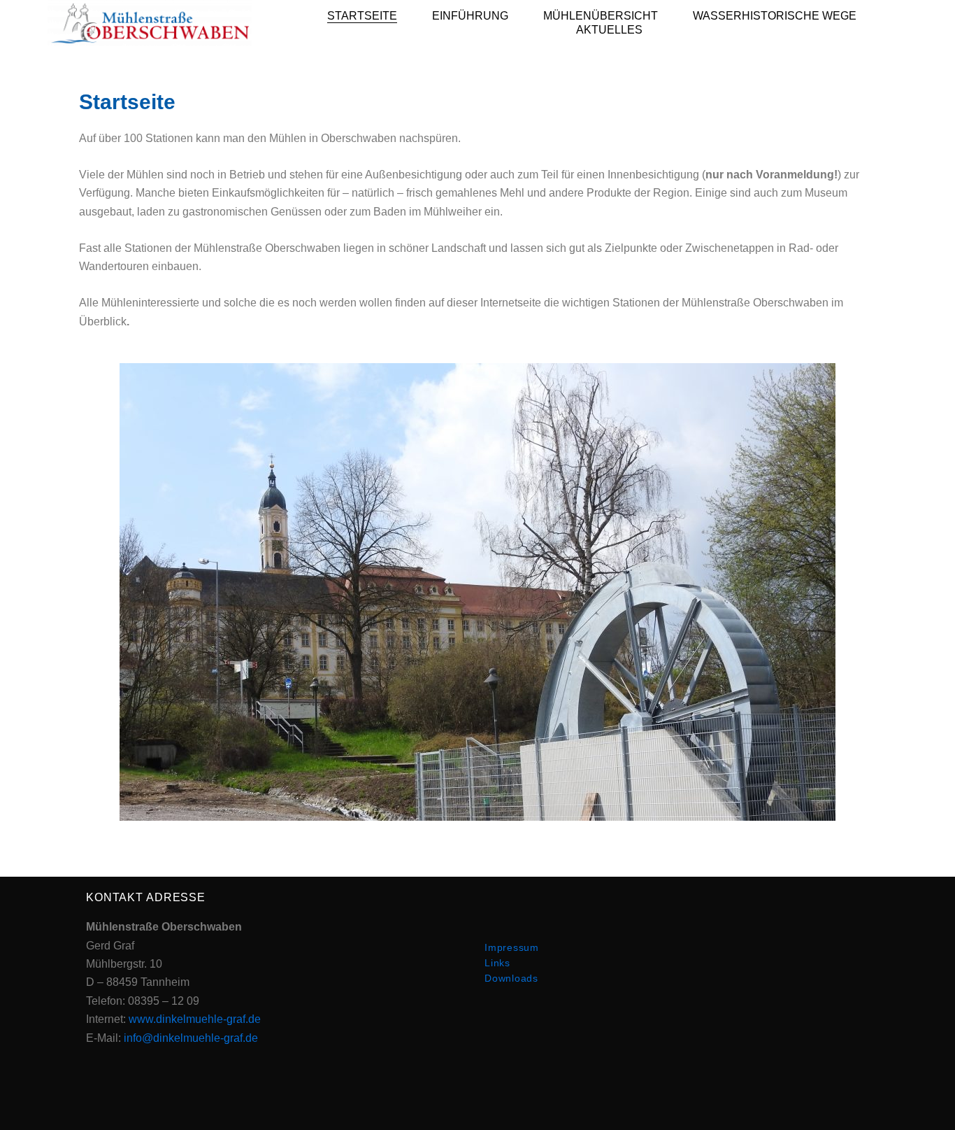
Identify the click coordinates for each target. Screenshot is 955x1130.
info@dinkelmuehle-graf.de (191, 1038)
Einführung (470, 16)
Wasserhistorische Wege (774, 16)
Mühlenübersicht (600, 16)
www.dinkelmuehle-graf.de (195, 1019)
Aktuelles (609, 30)
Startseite (362, 16)
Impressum (511, 947)
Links (497, 962)
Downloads (511, 978)
